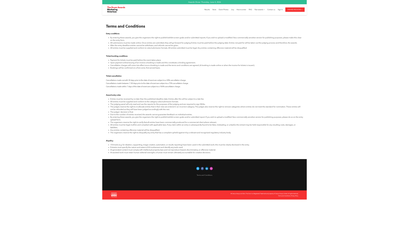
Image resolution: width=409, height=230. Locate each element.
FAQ (250, 10)
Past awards (259, 10)
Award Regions (294, 10)
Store (214, 10)
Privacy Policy (294, 196)
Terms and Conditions (204, 175)
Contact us (271, 10)
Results (207, 10)
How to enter (241, 10)
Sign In (280, 10)
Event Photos (223, 10)
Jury (232, 10)
